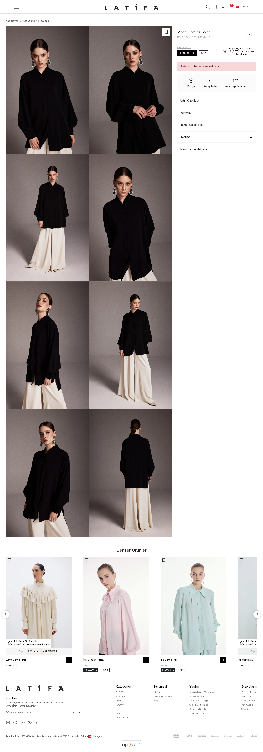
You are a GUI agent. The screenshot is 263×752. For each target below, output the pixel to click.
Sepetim (245, 709)
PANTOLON (122, 718)
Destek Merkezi (249, 692)
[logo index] (131, 7)
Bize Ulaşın (249, 687)
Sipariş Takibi (248, 701)
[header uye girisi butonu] (223, 6)
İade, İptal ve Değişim (200, 701)
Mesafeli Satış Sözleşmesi (202, 692)
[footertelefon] (37, 722)
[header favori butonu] (215, 6)
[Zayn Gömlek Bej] (39, 606)
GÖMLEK (120, 696)
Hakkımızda (160, 692)
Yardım (194, 687)
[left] (5, 614)
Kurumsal (160, 687)
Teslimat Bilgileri (197, 713)
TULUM (120, 705)
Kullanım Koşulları (198, 709)
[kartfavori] (9, 560)
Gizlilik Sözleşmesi (198, 705)
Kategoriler (123, 687)
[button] (230, 6)
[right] (257, 614)
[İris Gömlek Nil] (193, 606)
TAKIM (119, 713)
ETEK (118, 709)
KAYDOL (77, 712)
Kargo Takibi (247, 696)
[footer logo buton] (45, 688)
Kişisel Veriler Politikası (200, 696)
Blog (156, 701)
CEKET (119, 701)
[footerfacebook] (15, 722)
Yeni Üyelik (247, 705)
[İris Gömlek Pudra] (116, 606)
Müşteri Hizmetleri (163, 696)
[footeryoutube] (22, 722)
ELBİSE (119, 692)
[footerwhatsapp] (30, 722)
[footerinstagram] (8, 722)
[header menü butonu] (16, 7)
